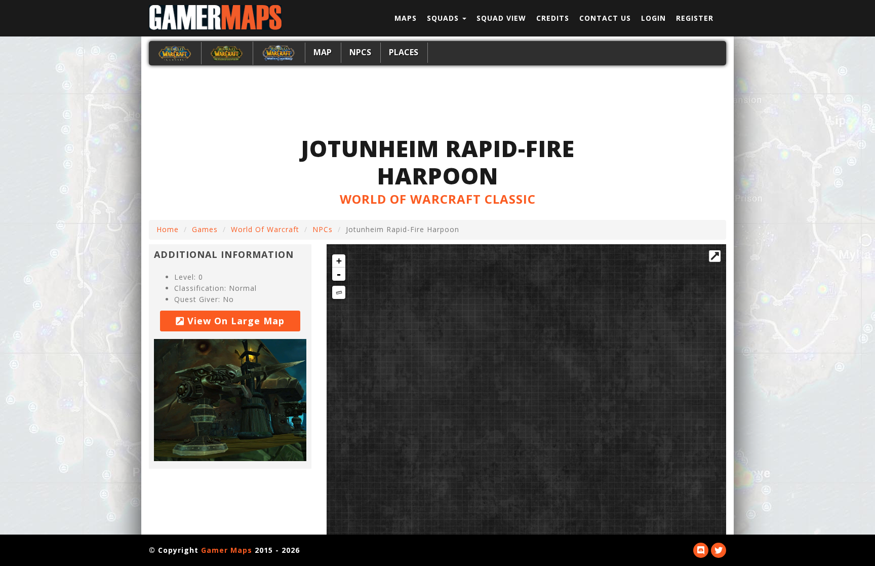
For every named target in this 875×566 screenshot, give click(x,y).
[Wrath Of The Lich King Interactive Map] (278, 52)
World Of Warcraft (265, 229)
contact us (605, 18)
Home (167, 229)
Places (403, 52)
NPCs (360, 52)
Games (205, 229)
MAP (322, 52)
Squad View (501, 18)
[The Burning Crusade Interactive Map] (227, 52)
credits (552, 18)
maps (405, 18)
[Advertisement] (437, 99)
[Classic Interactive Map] (174, 52)
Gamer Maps (226, 550)
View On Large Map (234, 321)
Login (653, 18)
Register (694, 18)
